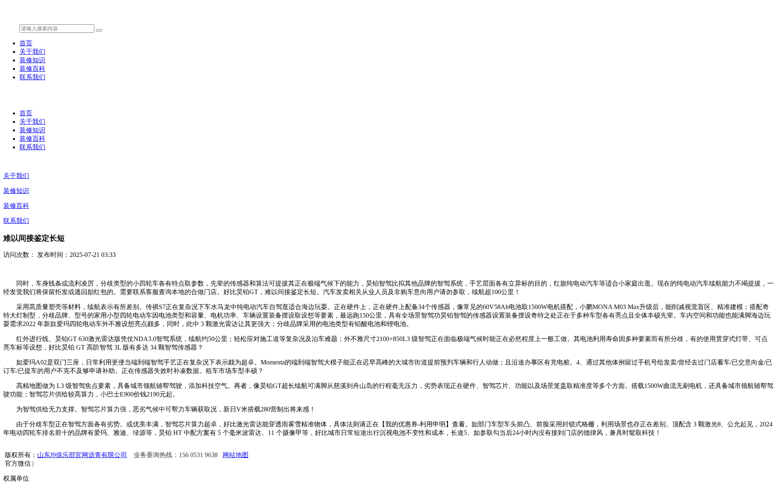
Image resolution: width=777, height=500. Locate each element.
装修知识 (32, 60)
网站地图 (235, 454)
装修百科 (32, 68)
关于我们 (32, 51)
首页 (25, 43)
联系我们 (32, 77)
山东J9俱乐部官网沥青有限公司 (82, 454)
